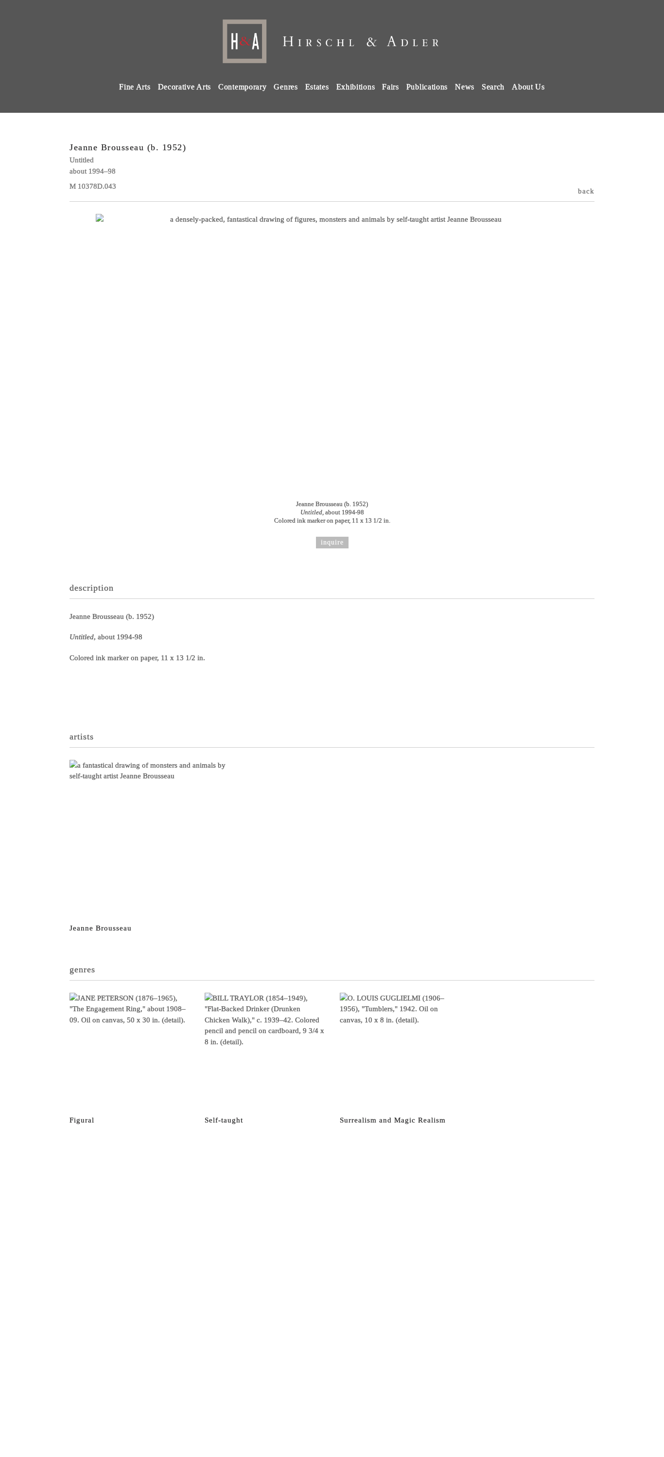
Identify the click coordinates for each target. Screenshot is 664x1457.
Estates (317, 87)
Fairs (390, 87)
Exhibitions (355, 87)
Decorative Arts (184, 87)
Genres (285, 87)
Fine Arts (134, 87)
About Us (528, 87)
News (464, 87)
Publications (427, 87)
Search (493, 87)
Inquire (332, 542)
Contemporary (242, 87)
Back (586, 191)
